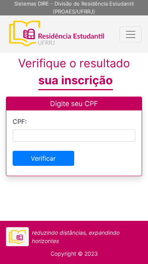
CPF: (19, 121)
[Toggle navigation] (131, 34)
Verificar (43, 158)
